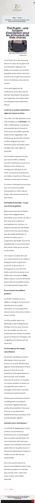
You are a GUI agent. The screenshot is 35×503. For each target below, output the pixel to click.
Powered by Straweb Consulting (20, 497)
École (19, 17)
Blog (14, 17)
